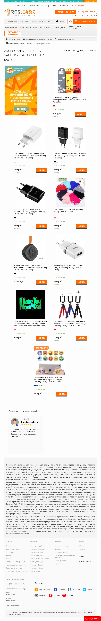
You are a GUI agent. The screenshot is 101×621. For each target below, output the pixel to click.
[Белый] (15, 162)
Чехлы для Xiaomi (36, 552)
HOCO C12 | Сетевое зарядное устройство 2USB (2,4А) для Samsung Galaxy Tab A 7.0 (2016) (29, 211)
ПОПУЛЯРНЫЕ (70, 51)
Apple (7, 28)
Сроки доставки (60, 561)
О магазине (10, 546)
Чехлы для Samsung (37, 549)
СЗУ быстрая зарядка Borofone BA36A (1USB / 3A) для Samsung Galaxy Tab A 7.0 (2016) (70, 155)
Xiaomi (21, 28)
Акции (53, 6)
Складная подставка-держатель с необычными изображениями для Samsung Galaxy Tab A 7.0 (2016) (48, 379)
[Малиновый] (55, 217)
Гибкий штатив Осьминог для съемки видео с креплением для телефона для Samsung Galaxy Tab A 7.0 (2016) (70, 323)
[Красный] (54, 106)
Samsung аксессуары (42, 44)
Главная (29, 44)
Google (49, 28)
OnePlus (28, 28)
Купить (80, 114)
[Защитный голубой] (39, 385)
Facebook (62, 590)
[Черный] (55, 162)
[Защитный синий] (35, 385)
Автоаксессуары (14, 39)
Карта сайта (59, 564)
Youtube (70, 595)
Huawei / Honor (39, 28)
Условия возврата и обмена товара (65, 556)
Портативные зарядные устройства (39, 39)
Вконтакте (76, 590)
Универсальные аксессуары (16, 571)
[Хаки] (41, 385)
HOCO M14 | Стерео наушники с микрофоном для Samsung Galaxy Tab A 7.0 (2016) (69, 99)
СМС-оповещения (61, 552)
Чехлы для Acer (36, 571)
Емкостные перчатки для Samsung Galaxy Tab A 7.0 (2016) (68, 210)
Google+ (57, 595)
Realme (56, 28)
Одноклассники (45, 590)
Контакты (21, 6)
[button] (92, 618)
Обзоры (82, 546)
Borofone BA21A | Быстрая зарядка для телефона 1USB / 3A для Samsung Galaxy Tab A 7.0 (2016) (30, 155)
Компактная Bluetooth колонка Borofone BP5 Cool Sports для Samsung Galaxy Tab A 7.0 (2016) (30, 267)
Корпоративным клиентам (16, 565)
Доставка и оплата (38, 6)
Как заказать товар (61, 546)
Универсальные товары (75, 28)
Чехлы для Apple (36, 546)
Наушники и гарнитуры (66, 39)
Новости (64, 6)
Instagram (42, 595)
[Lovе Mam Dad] (15, 329)
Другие (63, 28)
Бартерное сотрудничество (16, 562)
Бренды (9, 559)
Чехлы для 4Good (36, 568)
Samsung (13, 28)
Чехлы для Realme (36, 565)
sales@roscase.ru (85, 561)
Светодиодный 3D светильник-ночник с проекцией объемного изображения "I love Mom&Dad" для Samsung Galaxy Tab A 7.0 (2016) (30, 323)
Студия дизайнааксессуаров (13, 33)
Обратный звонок (88, 12)
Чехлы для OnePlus (37, 555)
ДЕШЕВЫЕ (81, 51)
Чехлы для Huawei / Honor (39, 559)
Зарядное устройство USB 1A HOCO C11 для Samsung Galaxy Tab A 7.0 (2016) (69, 267)
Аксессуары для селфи (16, 43)
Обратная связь (12, 605)
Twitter (90, 590)
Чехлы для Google (36, 562)
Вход (62, 21)
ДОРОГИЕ (92, 51)
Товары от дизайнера (14, 568)
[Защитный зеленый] (37, 385)
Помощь (58, 549)
